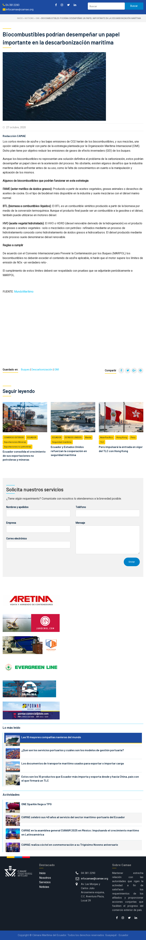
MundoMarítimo (23, 292)
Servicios (45, 882)
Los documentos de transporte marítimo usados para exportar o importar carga (72, 763)
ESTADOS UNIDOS (73, 437)
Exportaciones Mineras (15, 442)
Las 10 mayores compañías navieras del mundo (51, 737)
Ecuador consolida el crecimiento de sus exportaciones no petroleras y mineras (24, 455)
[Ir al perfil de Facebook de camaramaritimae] (56, 5)
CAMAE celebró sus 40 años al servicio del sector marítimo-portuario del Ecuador (73, 817)
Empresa (11, 523)
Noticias (29, 18)
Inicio (20, 18)
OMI (37, 18)
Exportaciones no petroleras (17, 446)
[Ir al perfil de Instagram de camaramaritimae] (62, 5)
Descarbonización (42, 369)
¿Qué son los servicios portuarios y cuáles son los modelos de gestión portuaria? (72, 750)
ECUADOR (31, 437)
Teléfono (81, 507)
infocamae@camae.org (94, 879)
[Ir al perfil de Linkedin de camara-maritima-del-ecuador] (75, 5)
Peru (133, 437)
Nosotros (45, 878)
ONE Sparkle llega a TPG (36, 804)
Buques (25, 369)
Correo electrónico (16, 538)
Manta (88, 437)
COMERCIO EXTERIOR (14, 437)
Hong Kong (121, 437)
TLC (102, 442)
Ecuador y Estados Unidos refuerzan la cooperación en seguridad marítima (69, 451)
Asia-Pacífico (106, 437)
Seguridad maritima (61, 442)
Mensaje (80, 523)
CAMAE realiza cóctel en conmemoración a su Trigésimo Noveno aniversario (69, 844)
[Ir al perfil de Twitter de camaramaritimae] (68, 5)
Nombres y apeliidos (17, 507)
